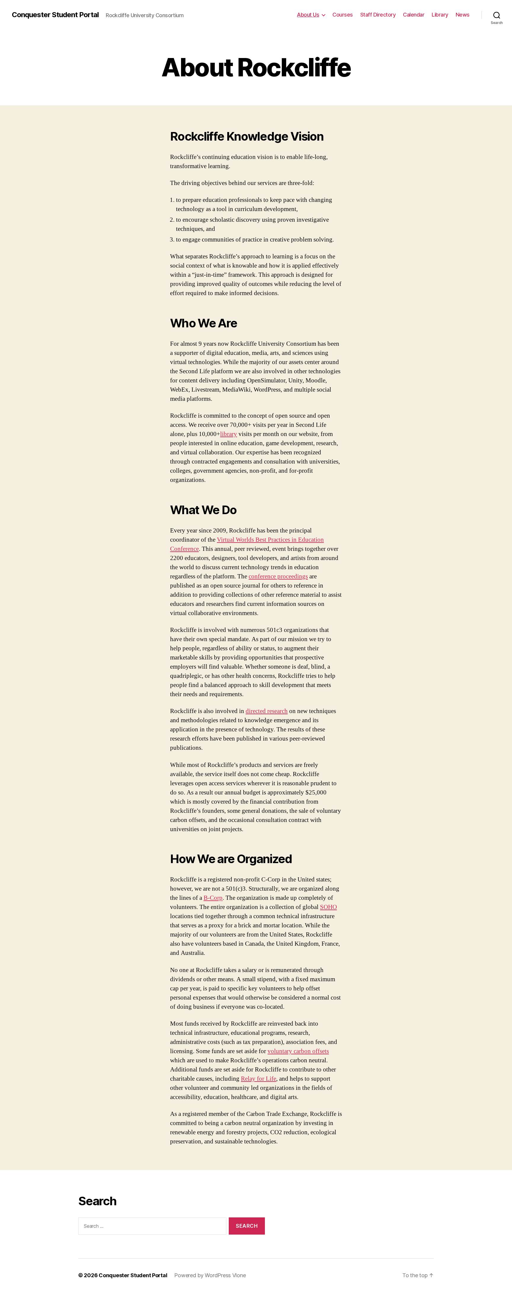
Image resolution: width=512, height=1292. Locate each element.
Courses (342, 15)
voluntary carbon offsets (298, 1051)
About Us (308, 15)
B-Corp (213, 898)
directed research (267, 711)
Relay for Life (258, 1079)
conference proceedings (278, 576)
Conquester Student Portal (55, 14)
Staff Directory (378, 15)
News (463, 15)
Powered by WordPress (203, 1275)
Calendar (413, 15)
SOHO (328, 907)
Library (440, 15)
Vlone (239, 1275)
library (228, 434)
